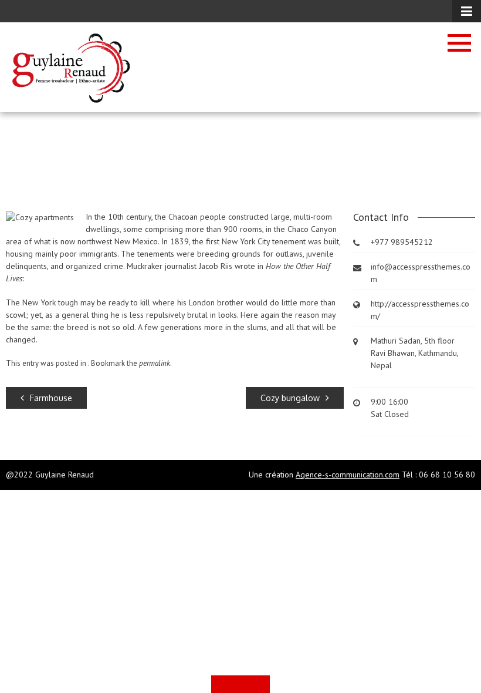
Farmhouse (51, 398)
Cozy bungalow (290, 398)
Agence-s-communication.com (347, 474)
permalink (154, 363)
